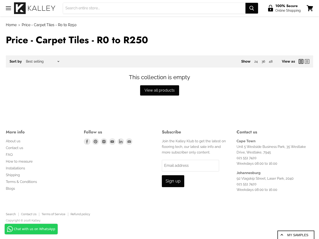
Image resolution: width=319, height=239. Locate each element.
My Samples (297, 235)
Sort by (16, 62)
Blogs (10, 188)
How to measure (19, 161)
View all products (160, 90)
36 (263, 61)
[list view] (307, 61)
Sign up (173, 180)
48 (271, 61)
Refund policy (80, 214)
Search (11, 214)
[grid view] (301, 61)
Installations (15, 168)
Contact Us (28, 214)
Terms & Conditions (21, 182)
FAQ (9, 155)
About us (13, 141)
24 (256, 61)
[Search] (251, 8)
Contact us (14, 148)
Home (11, 25)
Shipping (13, 175)
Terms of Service (53, 214)
